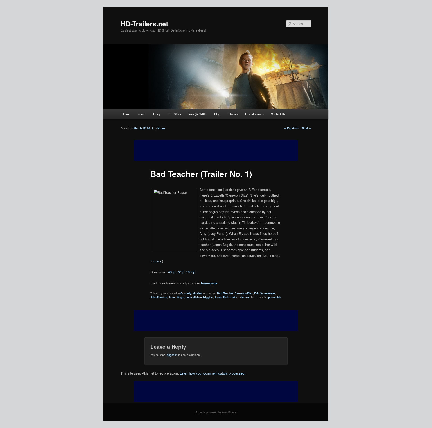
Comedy (185, 293)
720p (180, 272)
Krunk (161, 128)
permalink (274, 297)
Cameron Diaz (244, 293)
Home (125, 114)
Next (306, 128)
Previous (291, 128)
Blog (217, 114)
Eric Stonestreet (264, 293)
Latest (141, 114)
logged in (172, 355)
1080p (190, 272)
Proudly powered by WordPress (216, 412)
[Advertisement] (216, 320)
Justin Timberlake (225, 297)
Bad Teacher (225, 293)
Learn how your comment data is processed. (212, 373)
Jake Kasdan (158, 297)
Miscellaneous (254, 114)
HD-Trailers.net (144, 23)
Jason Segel (176, 297)
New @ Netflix (197, 114)
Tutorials (232, 114)
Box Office (174, 114)
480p (171, 272)
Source (156, 261)
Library (156, 114)
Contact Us (278, 114)
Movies (197, 293)
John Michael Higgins (199, 297)
